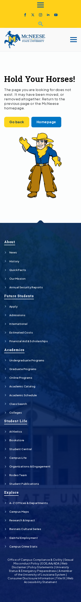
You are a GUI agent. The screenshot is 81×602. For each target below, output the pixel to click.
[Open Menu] (40, 5)
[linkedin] (48, 15)
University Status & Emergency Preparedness (39, 568)
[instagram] (40, 15)
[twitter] (32, 15)
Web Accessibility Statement (48, 580)
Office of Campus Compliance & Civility (34, 559)
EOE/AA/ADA (50, 563)
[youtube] (56, 15)
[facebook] (25, 15)
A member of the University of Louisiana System (43, 572)
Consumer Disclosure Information (31, 578)
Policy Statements (41, 567)
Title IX (60, 578)
